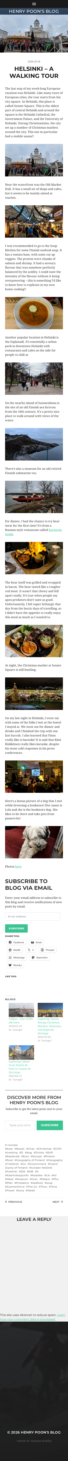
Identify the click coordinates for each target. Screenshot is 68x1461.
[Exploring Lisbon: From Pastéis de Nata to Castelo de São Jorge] (21, 1052)
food (10, 1160)
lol (54, 1175)
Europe (37, 1156)
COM (58, 1148)
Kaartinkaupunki (18, 1175)
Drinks (39, 1152)
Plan (10, 1183)
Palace (45, 1179)
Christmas (44, 1148)
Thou (44, 1186)
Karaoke (37, 1175)
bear (10, 1148)
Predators (22, 1183)
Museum (22, 1179)
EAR (50, 1152)
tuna (21, 1190)
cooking (12, 1152)
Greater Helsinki (41, 1167)
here (18, 866)
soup (49, 1183)
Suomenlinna (15, 1186)
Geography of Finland (30, 1160)
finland (50, 1156)
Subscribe (16, 928)
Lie (48, 1175)
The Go (32, 1186)
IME (31, 1171)
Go (24, 1164)
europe (13, 1145)
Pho (56, 1179)
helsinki (12, 1171)
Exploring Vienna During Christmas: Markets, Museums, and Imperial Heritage (49, 1026)
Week (31, 1190)
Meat (10, 1179)
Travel (11, 1190)
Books (20, 1148)
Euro (26, 1156)
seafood (37, 1183)
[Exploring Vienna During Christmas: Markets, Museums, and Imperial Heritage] (50, 1010)
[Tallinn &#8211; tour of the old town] (21, 1010)
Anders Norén (41, 1441)
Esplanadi (13, 1156)
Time (54, 1186)
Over (35, 1179)
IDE (23, 1171)
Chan (31, 1148)
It (38, 1171)
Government (37, 1164)
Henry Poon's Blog (34, 11)
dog (29, 1152)
